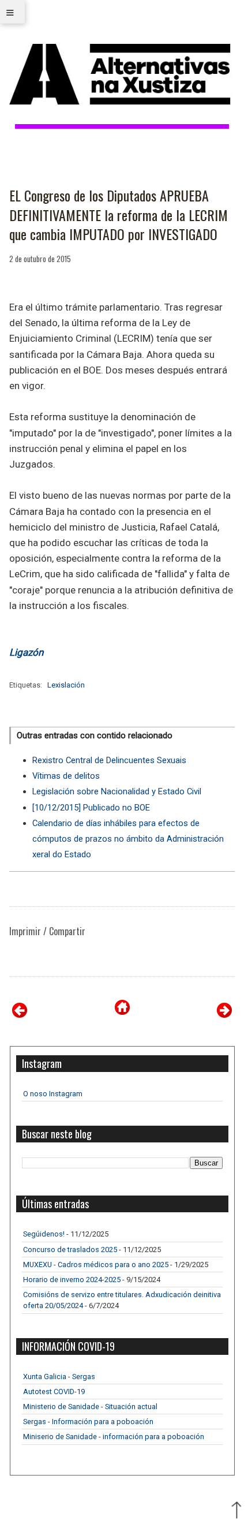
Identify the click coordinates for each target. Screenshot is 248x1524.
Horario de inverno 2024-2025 (72, 1279)
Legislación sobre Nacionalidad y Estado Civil (116, 791)
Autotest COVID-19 (54, 1391)
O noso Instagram (52, 1093)
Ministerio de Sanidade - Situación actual (90, 1406)
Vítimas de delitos (66, 776)
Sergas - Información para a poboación (88, 1421)
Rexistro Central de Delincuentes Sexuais (109, 760)
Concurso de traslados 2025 (70, 1249)
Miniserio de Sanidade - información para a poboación (113, 1436)
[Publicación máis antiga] (224, 1014)
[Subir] (236, 1511)
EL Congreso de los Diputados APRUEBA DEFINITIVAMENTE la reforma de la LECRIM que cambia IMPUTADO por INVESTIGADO (118, 215)
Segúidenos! (44, 1234)
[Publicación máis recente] (19, 1014)
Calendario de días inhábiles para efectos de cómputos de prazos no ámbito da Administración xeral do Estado (128, 839)
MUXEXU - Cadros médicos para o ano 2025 (95, 1264)
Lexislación (66, 685)
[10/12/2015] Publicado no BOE (91, 807)
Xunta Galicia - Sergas (59, 1376)
